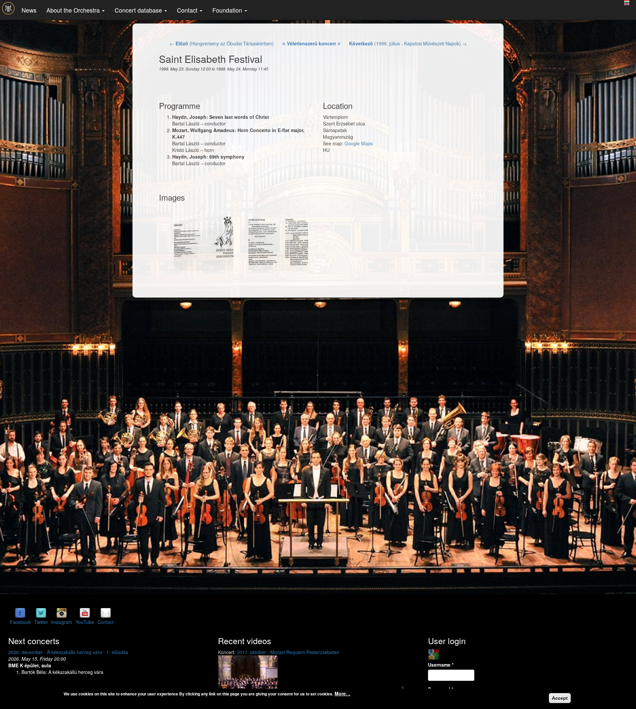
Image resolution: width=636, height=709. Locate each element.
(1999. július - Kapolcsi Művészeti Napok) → (408, 43)
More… (342, 693)
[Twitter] (41, 612)
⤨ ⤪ (311, 43)
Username (440, 664)
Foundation (228, 10)
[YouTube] (85, 612)
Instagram (61, 622)
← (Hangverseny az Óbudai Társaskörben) (222, 43)
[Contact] (105, 612)
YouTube (85, 622)
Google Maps (358, 143)
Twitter (41, 622)
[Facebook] (20, 612)
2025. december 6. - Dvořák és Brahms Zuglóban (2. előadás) (73, 652)
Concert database (139, 10)
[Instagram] (61, 612)
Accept (560, 698)
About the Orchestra (73, 10)
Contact (188, 10)
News (29, 10)
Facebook (20, 622)
